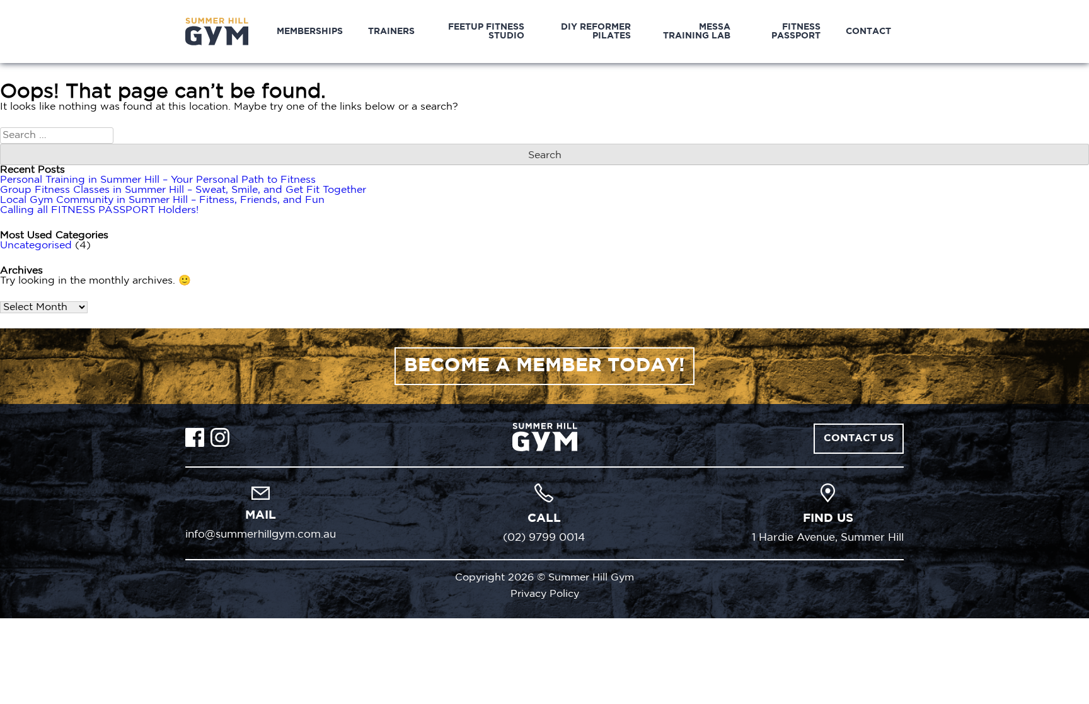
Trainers (391, 31)
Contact (868, 31)
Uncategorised (36, 245)
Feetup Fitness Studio (486, 31)
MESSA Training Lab (696, 31)
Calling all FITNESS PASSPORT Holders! (99, 210)
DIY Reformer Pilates (596, 31)
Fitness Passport (796, 31)
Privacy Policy (544, 594)
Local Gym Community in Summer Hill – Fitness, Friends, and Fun (162, 200)
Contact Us (859, 438)
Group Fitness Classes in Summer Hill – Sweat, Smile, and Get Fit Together (183, 190)
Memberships (310, 31)
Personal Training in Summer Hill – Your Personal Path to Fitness (158, 180)
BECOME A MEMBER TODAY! (544, 365)
